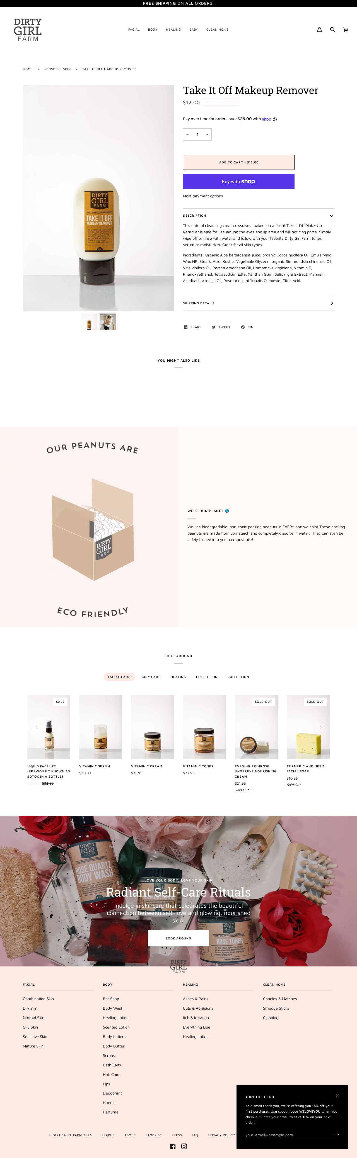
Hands (108, 1102)
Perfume (111, 1112)
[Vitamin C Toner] (204, 727)
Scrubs (109, 1055)
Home (28, 69)
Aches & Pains (195, 998)
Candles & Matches (280, 998)
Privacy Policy (221, 1135)
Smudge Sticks (276, 1008)
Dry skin (30, 1008)
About (130, 1135)
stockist (154, 1135)
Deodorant (112, 1093)
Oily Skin (30, 1027)
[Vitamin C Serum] (100, 727)
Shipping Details (198, 303)
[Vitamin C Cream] (152, 727)
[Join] (331, 1134)
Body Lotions (114, 1036)
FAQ (195, 1135)
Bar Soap (111, 998)
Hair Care (111, 1074)
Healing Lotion (116, 1017)
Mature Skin (33, 1046)
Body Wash (113, 1008)
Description (194, 215)
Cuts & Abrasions (198, 1008)
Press (177, 1135)
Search (108, 1135)
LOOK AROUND (178, 938)
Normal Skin (33, 1017)
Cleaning (270, 1017)
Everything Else (196, 1027)
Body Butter (113, 1046)
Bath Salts (112, 1064)
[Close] (340, 1093)
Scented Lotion (116, 1027)
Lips (106, 1083)
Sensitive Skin (57, 69)
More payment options (203, 196)
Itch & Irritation (196, 1017)
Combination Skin (38, 998)
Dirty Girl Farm (67, 1135)
